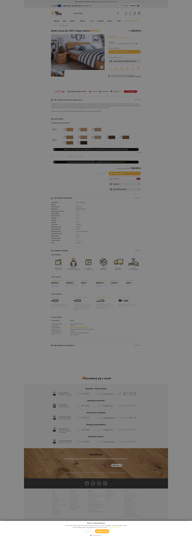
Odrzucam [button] (88, 531)
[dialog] (96, 269)
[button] (96, 535)
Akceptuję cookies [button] (102, 531)
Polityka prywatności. (113, 527)
